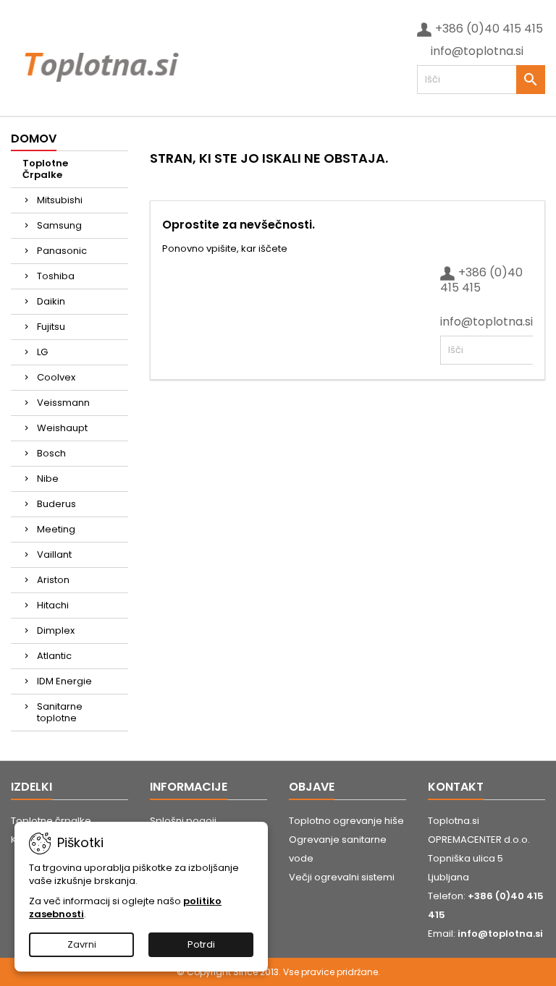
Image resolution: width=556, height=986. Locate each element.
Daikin (51, 301)
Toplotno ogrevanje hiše (346, 821)
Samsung (59, 225)
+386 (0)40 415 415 (489, 28)
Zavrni (81, 944)
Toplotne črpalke (51, 821)
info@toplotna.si (477, 51)
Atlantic (54, 656)
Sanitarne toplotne (60, 712)
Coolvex (56, 377)
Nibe (48, 478)
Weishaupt (62, 428)
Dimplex (56, 630)
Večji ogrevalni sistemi (342, 877)
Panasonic (62, 251)
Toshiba (56, 276)
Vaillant (54, 554)
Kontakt (456, 786)
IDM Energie (64, 681)
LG (42, 352)
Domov (33, 138)
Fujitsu (51, 326)
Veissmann (63, 402)
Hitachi (53, 605)
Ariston (53, 580)
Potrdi (201, 944)
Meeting (56, 529)
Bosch (51, 453)
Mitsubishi (60, 200)
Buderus (56, 504)
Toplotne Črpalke (45, 169)
